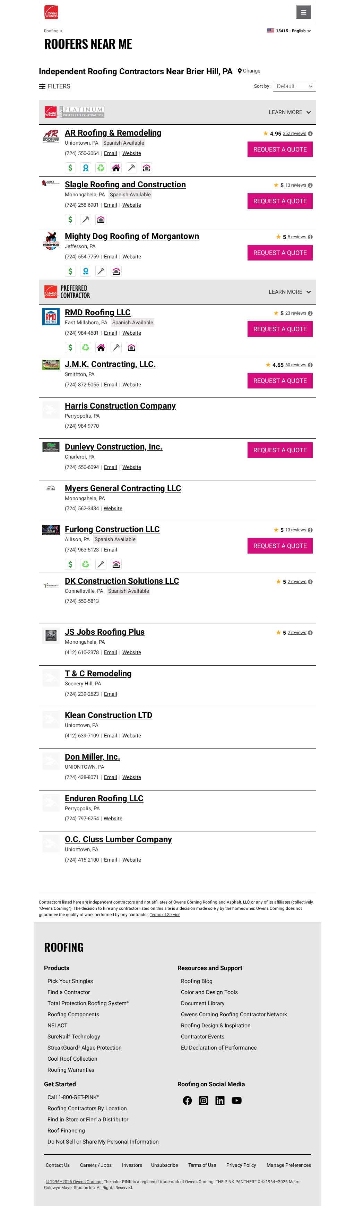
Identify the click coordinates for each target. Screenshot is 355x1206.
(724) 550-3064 (82, 153)
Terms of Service (165, 914)
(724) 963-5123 (82, 549)
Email (110, 153)
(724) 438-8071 (82, 777)
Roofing (51, 30)
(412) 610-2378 (82, 652)
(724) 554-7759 (82, 256)
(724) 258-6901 (82, 205)
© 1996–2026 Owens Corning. (74, 1181)
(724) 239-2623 (82, 694)
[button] (310, 133)
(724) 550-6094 (82, 467)
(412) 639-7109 (82, 735)
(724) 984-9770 (82, 425)
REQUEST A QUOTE (280, 149)
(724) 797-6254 (82, 818)
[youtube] (236, 1101)
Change (251, 70)
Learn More (285, 112)
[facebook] (187, 1101)
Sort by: (262, 86)
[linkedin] (220, 1101)
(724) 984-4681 (82, 333)
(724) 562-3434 (82, 508)
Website (131, 153)
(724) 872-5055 (82, 384)
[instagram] (204, 1101)
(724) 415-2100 (82, 859)
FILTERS (58, 86)
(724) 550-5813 (82, 601)
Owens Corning (51, 12)
